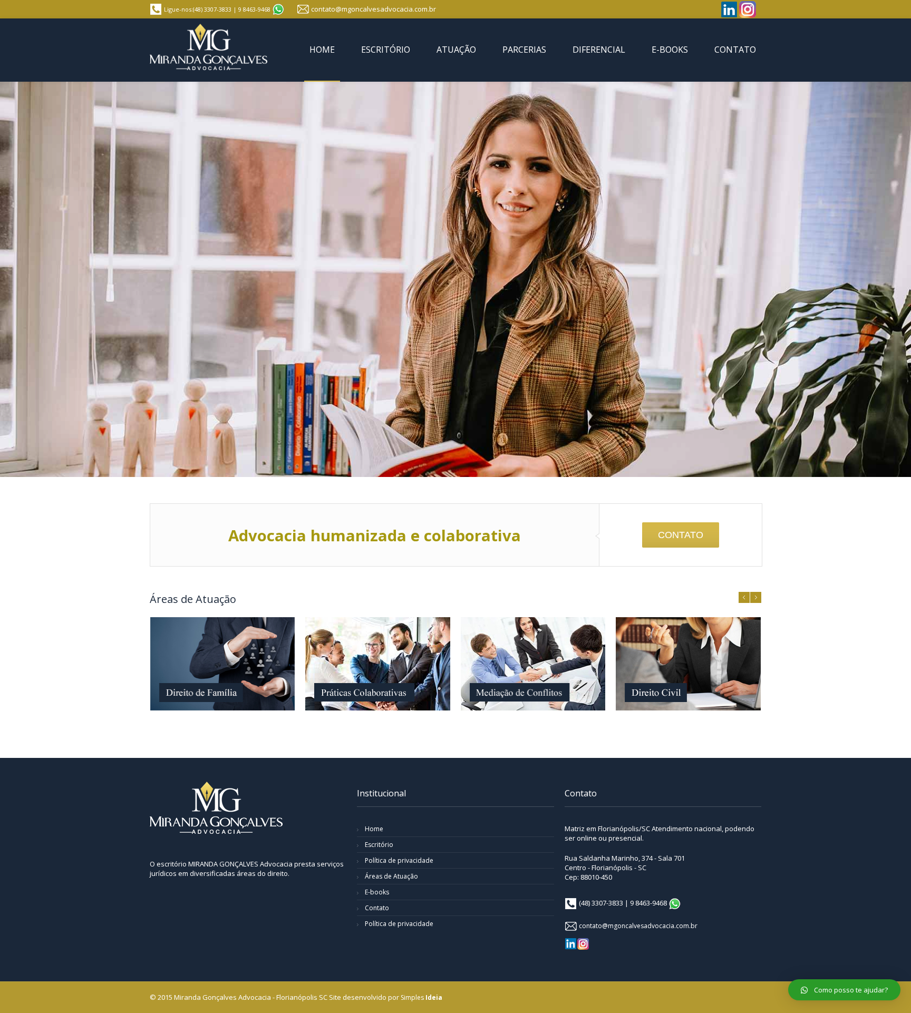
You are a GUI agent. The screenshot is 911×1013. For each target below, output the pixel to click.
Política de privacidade (399, 860)
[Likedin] (729, 9)
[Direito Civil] (688, 663)
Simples (421, 997)
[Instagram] (747, 9)
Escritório (379, 844)
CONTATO (680, 535)
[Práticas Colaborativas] (377, 663)
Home (374, 828)
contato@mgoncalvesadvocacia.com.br (373, 9)
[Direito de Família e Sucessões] (222, 663)
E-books (377, 892)
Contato (377, 907)
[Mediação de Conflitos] (533, 663)
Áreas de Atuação (391, 876)
